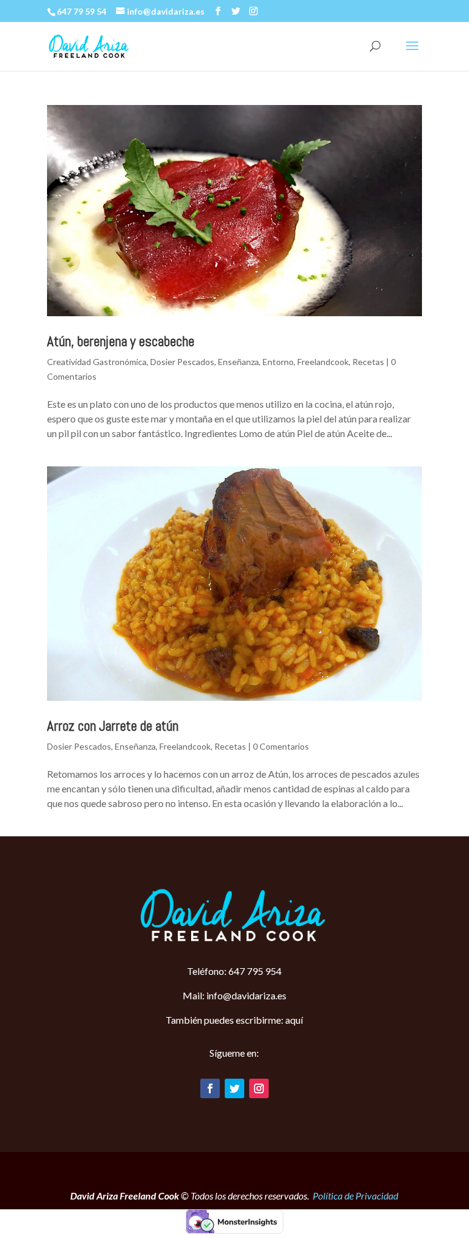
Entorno (278, 362)
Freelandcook (323, 362)
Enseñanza (238, 362)
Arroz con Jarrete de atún (112, 726)
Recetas (368, 362)
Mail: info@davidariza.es (234, 995)
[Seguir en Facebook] (210, 1088)
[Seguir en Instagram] (259, 1088)
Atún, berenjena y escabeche (120, 341)
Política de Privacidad (355, 1195)
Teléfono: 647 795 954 (234, 971)
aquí (294, 1020)
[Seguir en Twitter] (234, 1088)
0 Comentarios (281, 746)
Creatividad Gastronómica (97, 362)
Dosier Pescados (182, 362)
